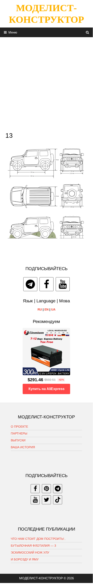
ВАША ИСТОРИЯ (23, 447)
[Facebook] (46, 284)
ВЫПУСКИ (18, 440)
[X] (46, 499)
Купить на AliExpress (46, 389)
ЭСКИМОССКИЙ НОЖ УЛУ (30, 552)
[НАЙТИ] (87, 32)
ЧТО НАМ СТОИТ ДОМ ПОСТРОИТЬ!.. (38, 538)
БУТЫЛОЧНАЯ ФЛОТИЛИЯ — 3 (33, 545)
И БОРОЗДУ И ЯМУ (25, 559)
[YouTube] (63, 284)
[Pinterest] (46, 488)
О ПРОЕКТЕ (19, 426)
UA (53, 309)
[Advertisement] (46, 83)
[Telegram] (30, 284)
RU (40, 309)
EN (46, 309)
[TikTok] (57, 499)
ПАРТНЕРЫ (19, 433)
